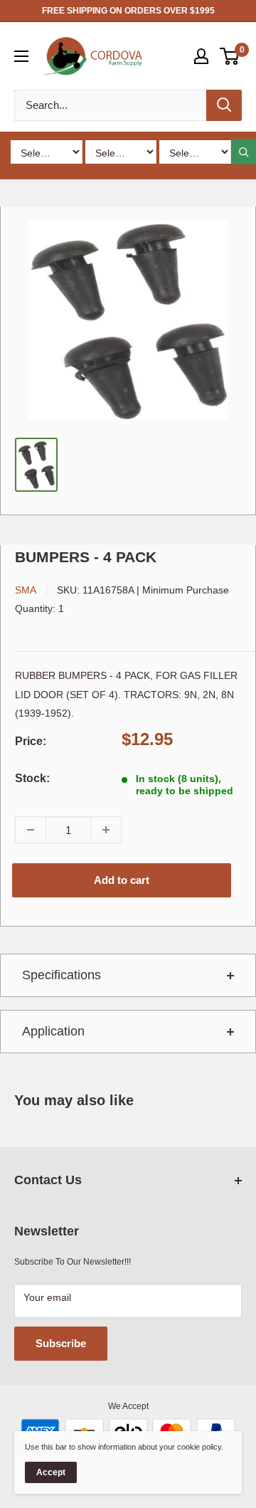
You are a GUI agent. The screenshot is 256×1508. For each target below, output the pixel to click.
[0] (230, 56)
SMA (25, 590)
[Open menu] (21, 56)
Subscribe (61, 1343)
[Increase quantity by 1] (106, 830)
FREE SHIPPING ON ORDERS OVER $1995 (128, 11)
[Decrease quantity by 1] (31, 830)
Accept (50, 1472)
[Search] (224, 105)
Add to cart (121, 880)
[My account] (201, 56)
